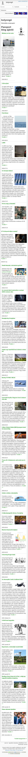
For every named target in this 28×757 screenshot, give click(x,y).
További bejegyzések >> (20, 738)
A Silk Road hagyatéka (8, 620)
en (26, 13)
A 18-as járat (5, 83)
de (21, 13)
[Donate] (11, 752)
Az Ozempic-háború (7, 170)
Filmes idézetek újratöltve (9, 709)
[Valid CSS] (11, 753)
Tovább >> (8, 76)
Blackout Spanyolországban (9, 529)
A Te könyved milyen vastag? (9, 231)
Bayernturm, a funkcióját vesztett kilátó (12, 646)
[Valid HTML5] (23, 752)
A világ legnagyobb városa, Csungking (12, 513)
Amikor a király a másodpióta (10, 493)
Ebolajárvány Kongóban (8, 318)
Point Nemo (5, 113)
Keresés (13, 6)
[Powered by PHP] (17, 752)
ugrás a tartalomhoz (22, 1)
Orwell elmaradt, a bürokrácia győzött (12, 265)
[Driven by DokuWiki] (17, 753)
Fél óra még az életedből (8, 203)
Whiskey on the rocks (8, 33)
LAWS (3, 142)
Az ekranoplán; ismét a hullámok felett (12, 579)
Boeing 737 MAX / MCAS (8, 377)
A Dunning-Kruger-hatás (8, 554)
